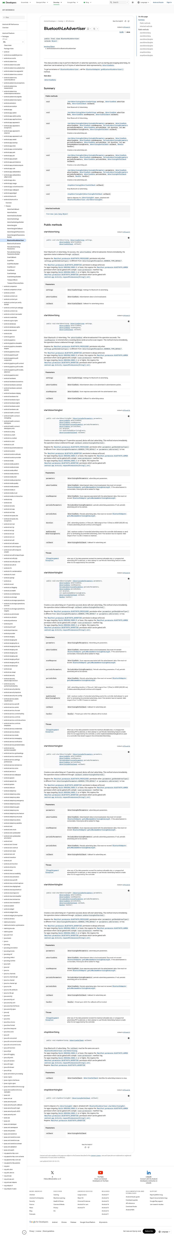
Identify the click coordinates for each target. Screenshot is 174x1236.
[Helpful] (125, 21)
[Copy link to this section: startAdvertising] (61, 232)
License (38, 1231)
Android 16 (105, 1198)
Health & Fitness (59, 1201)
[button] (13, 36)
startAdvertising (74, 102)
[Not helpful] (128, 21)
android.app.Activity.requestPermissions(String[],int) (67, 277)
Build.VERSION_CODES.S (68, 272)
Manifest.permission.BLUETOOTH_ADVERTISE (65, 265)
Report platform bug (156, 1195)
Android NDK (130, 1210)
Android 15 (105, 1201)
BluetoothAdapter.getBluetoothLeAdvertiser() (104, 69)
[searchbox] (13, 17)
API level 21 (126, 27)
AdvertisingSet (88, 198)
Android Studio (158, 2)
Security (32, 1201)
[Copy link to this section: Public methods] (64, 225)
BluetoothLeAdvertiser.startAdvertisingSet (85, 200)
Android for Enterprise (37, 1198)
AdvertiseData (108, 65)
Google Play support (156, 1201)
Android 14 (105, 1204)
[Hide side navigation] (24, 1232)
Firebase (73, 1222)
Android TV (81, 1208)
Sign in (169, 2)
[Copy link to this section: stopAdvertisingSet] (64, 1090)
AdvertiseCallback (79, 104)
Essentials (24, 2)
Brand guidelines (48, 1231)
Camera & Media (59, 1204)
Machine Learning (59, 1198)
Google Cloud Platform (87, 1222)
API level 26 (126, 410)
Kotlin (122, 32)
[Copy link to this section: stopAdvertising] (61, 1032)
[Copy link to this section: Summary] (57, 88)
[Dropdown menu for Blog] (91, 2)
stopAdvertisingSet (75, 194)
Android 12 (105, 1211)
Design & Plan (41, 2)
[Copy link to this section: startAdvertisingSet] (65, 410)
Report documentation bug (158, 1198)
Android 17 (105, 1195)
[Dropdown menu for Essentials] (31, 2)
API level (4, 39)
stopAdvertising (74, 185)
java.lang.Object (49, 46)
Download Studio (131, 1206)
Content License (96, 1155)
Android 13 (105, 1208)
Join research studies (156, 1204)
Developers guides (132, 1200)
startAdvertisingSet (76, 123)
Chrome (64, 1222)
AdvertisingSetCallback (99, 129)
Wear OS (80, 1198)
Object (54, 41)
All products (103, 1222)
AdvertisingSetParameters (94, 123)
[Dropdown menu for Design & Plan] (48, 2)
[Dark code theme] (128, 238)
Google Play (71, 2)
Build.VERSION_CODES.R (68, 267)
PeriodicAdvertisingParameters (115, 125)
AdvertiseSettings (89, 102)
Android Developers (50, 21)
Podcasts (32, 1214)
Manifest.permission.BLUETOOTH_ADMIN (112, 267)
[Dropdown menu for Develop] (62, 2)
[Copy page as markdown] (94, 29)
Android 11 (105, 1214)
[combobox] (119, 2)
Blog (87, 2)
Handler (121, 144)
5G (55, 1211)
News (31, 1208)
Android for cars (83, 1204)
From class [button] (57, 214)
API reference (8, 10)
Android (32, 1195)
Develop (56, 2)
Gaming (56, 1195)
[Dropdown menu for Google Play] (78, 2)
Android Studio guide (133, 1197)
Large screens (82, 1195)
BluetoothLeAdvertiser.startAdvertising (61, 1051)
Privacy (56, 1208)
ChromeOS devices (84, 1201)
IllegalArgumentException (52, 559)
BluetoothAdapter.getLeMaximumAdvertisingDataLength (89, 487)
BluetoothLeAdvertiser (70, 69)
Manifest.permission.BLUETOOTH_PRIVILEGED (71, 258)
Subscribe (149, 1231)
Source (32, 1204)
